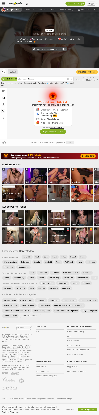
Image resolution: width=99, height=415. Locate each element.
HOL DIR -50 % (88, 156)
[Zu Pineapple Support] (21, 380)
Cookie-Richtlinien (74, 345)
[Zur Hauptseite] (15, 3)
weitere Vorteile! (57, 128)
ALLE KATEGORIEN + (30, 316)
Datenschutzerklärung (75, 332)
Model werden (41, 367)
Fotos (43, 9)
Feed (53, 9)
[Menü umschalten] (3, 3)
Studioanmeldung (42, 371)
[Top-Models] (27, 3)
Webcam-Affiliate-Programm (46, 376)
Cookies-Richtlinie (10, 412)
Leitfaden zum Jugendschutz (78, 350)
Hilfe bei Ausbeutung (75, 354)
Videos (30, 9)
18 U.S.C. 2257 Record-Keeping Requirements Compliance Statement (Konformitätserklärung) (37, 399)
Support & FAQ (72, 367)
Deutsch (21, 328)
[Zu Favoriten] (3, 71)
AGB (69, 336)
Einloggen (91, 4)
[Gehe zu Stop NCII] (9, 388)
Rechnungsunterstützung (76, 371)
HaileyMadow (26, 251)
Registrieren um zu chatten (53, 132)
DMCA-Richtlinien (73, 341)
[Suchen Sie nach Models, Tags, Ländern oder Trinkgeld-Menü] (95, 9)
